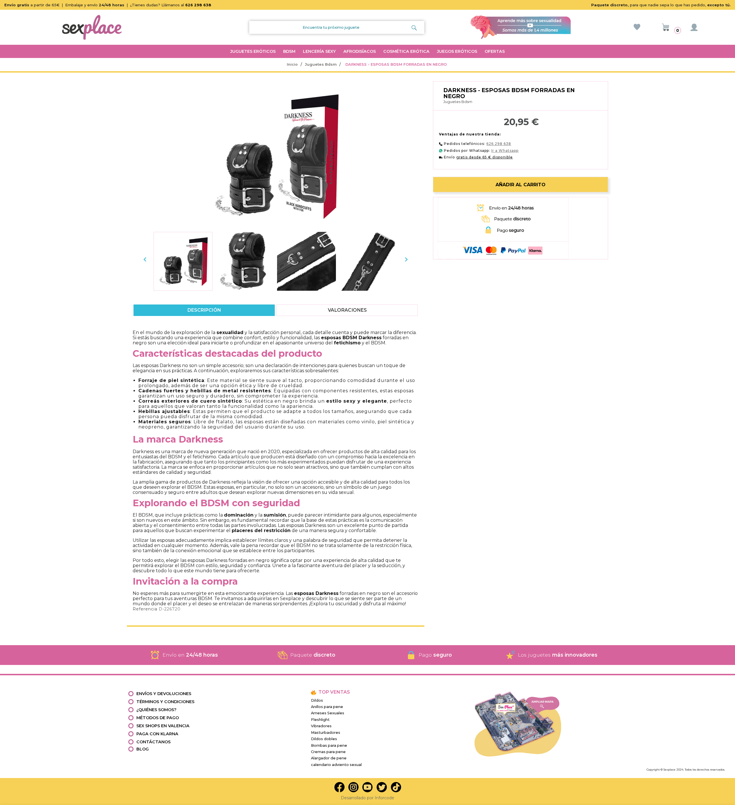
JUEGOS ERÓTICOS (457, 51)
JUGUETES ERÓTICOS (253, 51)
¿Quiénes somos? (156, 709)
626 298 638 (198, 5)
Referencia (145, 609)
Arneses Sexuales (327, 713)
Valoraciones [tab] (347, 310)
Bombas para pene (329, 745)
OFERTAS (495, 51)
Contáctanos (153, 741)
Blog (142, 749)
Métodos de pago (157, 717)
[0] (665, 27)
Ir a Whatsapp (505, 150)
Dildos (317, 700)
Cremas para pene (328, 752)
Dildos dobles (324, 739)
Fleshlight (320, 719)
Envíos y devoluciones (163, 693)
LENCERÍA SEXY (319, 51)
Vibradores (321, 726)
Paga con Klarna (157, 733)
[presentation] (145, 259)
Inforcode (384, 797)
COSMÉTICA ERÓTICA (406, 51)
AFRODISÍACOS (359, 51)
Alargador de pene (329, 758)
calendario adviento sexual (336, 765)
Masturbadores (325, 732)
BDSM (289, 51)
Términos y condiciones (165, 701)
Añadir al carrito (521, 184)
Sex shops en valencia (162, 725)
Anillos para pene (327, 707)
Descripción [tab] (204, 310)
